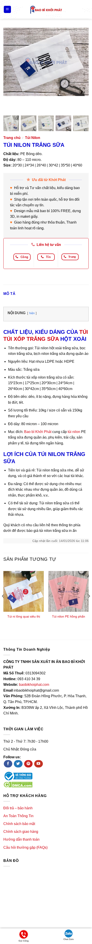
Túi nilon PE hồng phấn (68, 616)
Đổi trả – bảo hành (18, 808)
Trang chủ (12, 138)
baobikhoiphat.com (34, 684)
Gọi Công (24, 941)
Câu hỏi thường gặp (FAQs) (25, 847)
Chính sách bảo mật (19, 824)
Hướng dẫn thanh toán (21, 839)
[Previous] (3, 605)
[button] (81, 72)
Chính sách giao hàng (20, 831)
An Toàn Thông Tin (18, 816)
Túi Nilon (32, 138)
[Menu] (7, 9)
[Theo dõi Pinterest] (28, 764)
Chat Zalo (68, 939)
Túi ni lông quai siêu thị (23, 616)
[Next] (89, 605)
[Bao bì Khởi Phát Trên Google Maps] (46, 898)
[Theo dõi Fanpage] (8, 764)
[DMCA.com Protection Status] (17, 784)
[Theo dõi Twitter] (18, 764)
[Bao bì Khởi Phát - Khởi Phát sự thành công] (46, 9)
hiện (32, 313)
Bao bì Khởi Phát (37, 432)
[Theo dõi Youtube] (38, 764)
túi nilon (74, 432)
